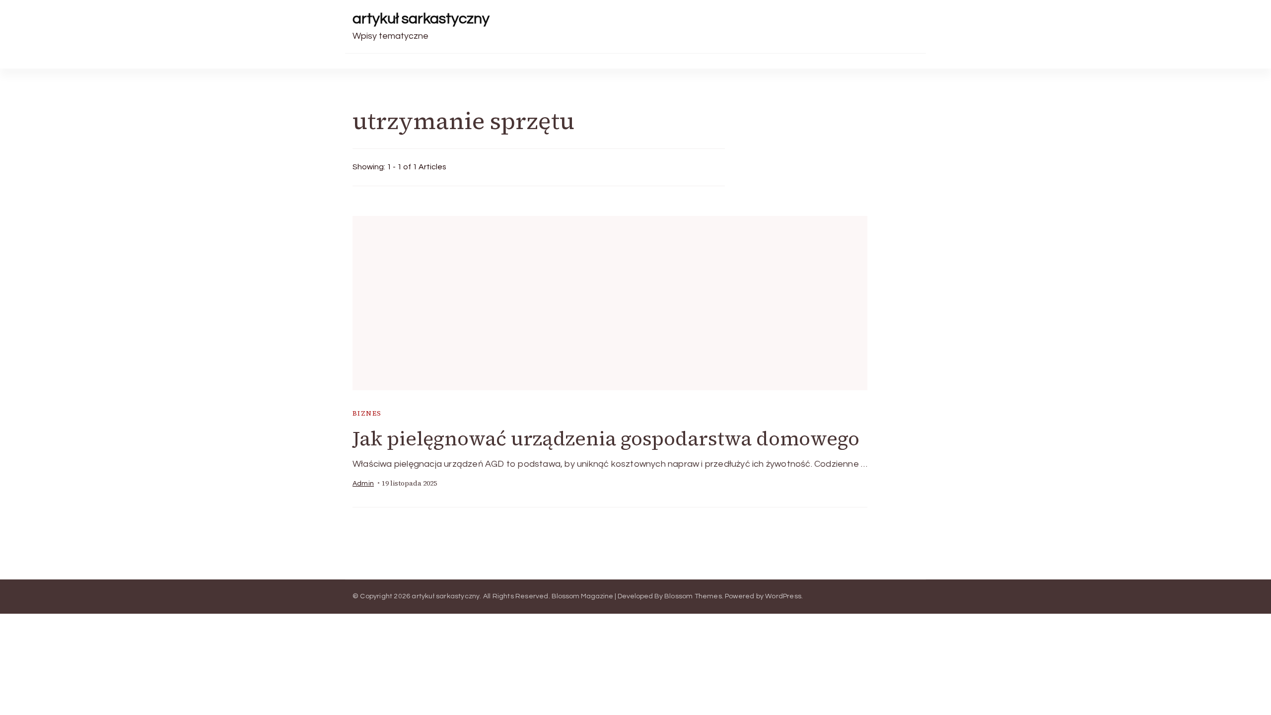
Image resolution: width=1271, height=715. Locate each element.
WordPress (783, 596)
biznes (367, 413)
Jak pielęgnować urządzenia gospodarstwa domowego (606, 438)
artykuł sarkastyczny (421, 18)
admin (363, 483)
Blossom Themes (693, 596)
